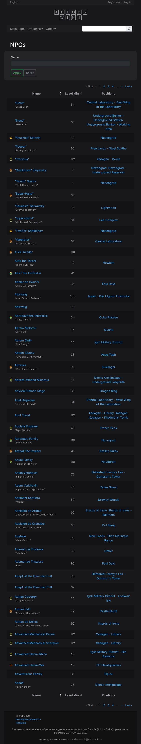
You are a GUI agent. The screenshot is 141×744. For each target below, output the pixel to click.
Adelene (20, 536)
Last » (128, 86)
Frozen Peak (108, 428)
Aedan (19, 683)
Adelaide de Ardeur (28, 511)
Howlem (108, 262)
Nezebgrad (108, 138)
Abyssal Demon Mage (30, 391)
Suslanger (108, 367)
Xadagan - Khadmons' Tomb (108, 417)
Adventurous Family (28, 674)
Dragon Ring (108, 391)
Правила (21, 723)
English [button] (14, 2)
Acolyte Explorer (26, 426)
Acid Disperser (25, 400)
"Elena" (19, 103)
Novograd (108, 440)
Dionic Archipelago (108, 684)
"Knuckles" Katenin (27, 138)
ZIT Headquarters (108, 665)
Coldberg (108, 525)
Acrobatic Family (26, 438)
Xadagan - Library (101, 413)
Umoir (108, 551)
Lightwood (108, 208)
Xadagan (121, 413)
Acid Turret (22, 415)
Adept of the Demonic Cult (33, 576)
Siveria (108, 330)
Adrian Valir (23, 609)
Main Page (17, 29)
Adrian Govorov (26, 596)
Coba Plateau (108, 317)
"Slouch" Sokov (25, 181)
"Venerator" (22, 239)
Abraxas (20, 365)
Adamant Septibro (27, 498)
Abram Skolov (24, 353)
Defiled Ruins (109, 451)
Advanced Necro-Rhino (31, 654)
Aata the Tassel (25, 261)
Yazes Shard (108, 487)
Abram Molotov (25, 328)
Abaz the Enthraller (28, 273)
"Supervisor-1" (24, 218)
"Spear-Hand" (24, 193)
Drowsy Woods (108, 499)
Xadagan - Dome (108, 159)
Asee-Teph (108, 354)
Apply (17, 73)
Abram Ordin (23, 340)
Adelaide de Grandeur (30, 523)
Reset (30, 73)
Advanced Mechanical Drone (35, 634)
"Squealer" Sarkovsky (29, 206)
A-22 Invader (24, 252)
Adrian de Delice (26, 621)
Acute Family (24, 460)
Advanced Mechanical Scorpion (37, 643)
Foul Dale (108, 284)
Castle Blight (108, 611)
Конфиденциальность (28, 719)
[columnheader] (37, 93)
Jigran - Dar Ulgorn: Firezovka (108, 296)
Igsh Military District (108, 342)
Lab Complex (108, 220)
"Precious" (22, 159)
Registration (114, 2)
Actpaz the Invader (28, 451)
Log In (127, 2)
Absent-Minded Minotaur (32, 380)
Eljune (108, 674)
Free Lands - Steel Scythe (108, 148)
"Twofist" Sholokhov (29, 231)
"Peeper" (21, 146)
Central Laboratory (108, 241)
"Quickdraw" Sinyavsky (31, 170)
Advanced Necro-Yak (29, 665)
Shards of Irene (96, 510)
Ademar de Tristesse (29, 549)
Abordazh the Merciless (31, 316)
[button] (35, 28)
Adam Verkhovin (26, 473)
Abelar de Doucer (27, 282)
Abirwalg (21, 294)
